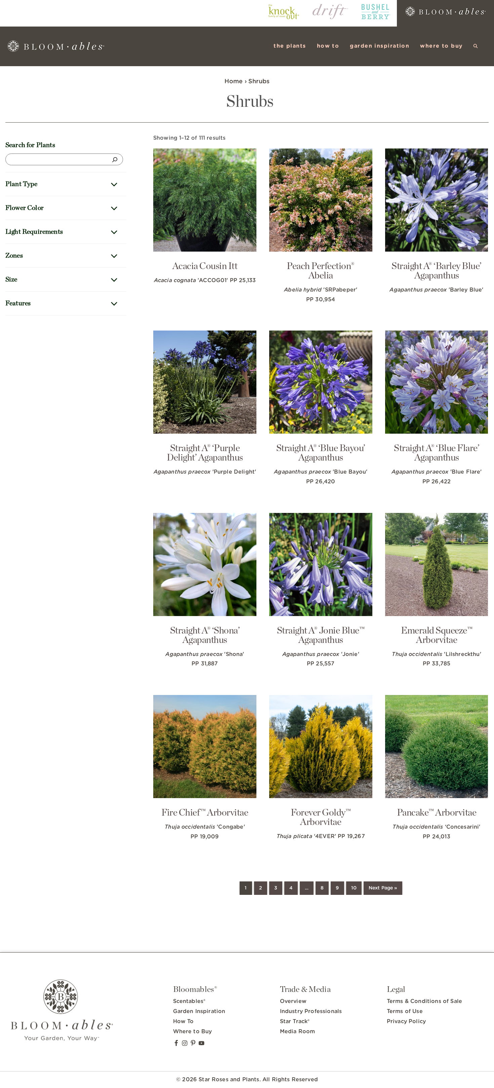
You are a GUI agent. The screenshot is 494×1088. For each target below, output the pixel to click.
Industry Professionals (311, 1011)
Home (233, 81)
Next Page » (383, 888)
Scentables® (189, 1001)
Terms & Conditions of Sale (424, 1001)
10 (354, 888)
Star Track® (295, 1021)
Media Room (297, 1031)
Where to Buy (192, 1031)
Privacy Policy (406, 1021)
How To (183, 1021)
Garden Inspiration (199, 1011)
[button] (475, 46)
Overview (293, 1001)
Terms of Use (405, 1011)
